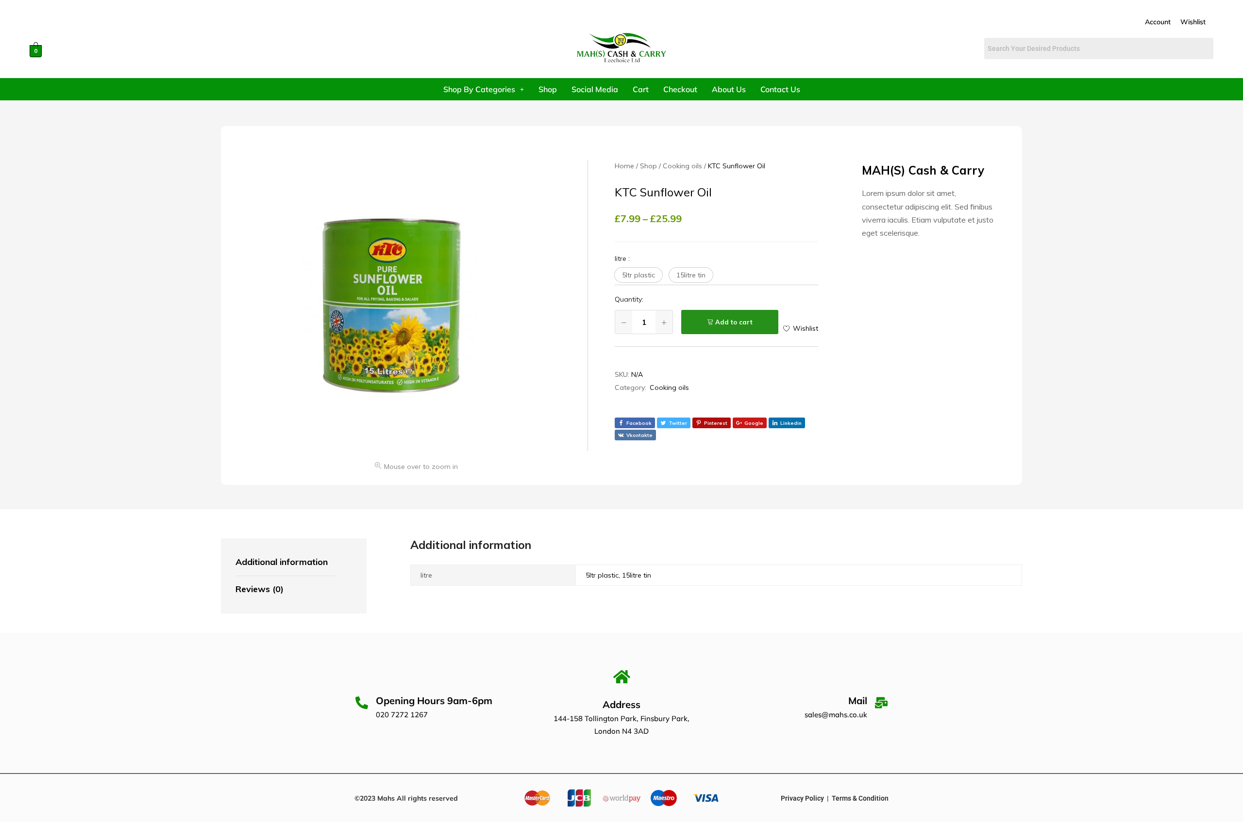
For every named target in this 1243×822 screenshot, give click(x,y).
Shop (547, 89)
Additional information (281, 561)
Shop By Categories (479, 89)
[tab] (285, 562)
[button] (638, 275)
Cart (641, 89)
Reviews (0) (259, 589)
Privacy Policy (802, 798)
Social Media (594, 89)
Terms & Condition (860, 798)
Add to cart (734, 322)
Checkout (680, 89)
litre (622, 258)
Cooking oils (669, 387)
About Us (729, 89)
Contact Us (780, 89)
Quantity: (629, 299)
